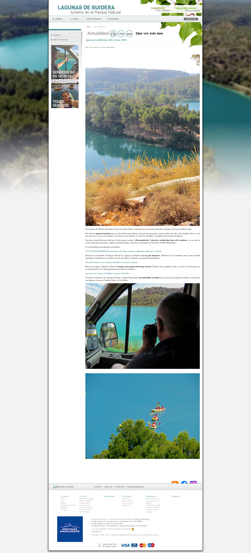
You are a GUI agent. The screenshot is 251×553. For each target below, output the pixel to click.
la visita (75, 18)
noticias (97, 487)
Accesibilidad (84, 512)
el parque (57, 18)
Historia (63, 503)
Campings (149, 512)
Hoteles (148, 503)
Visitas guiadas (109, 496)
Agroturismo (126, 505)
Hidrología (64, 507)
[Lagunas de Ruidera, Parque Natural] (89, 15)
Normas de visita (85, 510)
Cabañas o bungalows (153, 507)
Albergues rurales (152, 510)
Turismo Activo (127, 503)
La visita (82, 496)
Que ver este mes (61, 40)
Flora (62, 501)
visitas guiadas (94, 18)
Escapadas (176, 496)
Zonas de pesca (84, 505)
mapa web (108, 487)
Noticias (57, 35)
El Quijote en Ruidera (68, 505)
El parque (64, 496)
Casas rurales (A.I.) (152, 498)
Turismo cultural (128, 501)
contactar (119, 487)
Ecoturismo (126, 498)
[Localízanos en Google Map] (132, 529)
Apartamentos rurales (153, 505)
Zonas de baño (84, 503)
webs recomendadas (135, 487)
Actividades (126, 496)
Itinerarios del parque (86, 498)
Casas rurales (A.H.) (153, 501)
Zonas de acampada (86, 507)
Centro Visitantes (85, 501)
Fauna (63, 498)
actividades (112, 18)
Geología (64, 510)
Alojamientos (151, 496)
